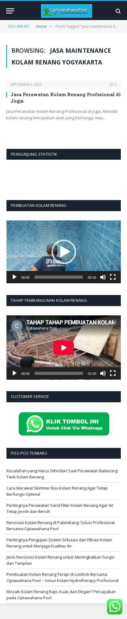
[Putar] (14, 277)
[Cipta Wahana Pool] (66, 11)
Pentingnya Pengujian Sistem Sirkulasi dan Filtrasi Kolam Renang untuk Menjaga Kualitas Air (59, 543)
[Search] (117, 11)
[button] (63, 252)
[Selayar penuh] (113, 277)
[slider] (59, 277)
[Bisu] (103, 277)
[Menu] (10, 11)
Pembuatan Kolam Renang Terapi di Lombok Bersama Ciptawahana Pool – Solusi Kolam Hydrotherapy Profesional (62, 577)
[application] (63, 251)
